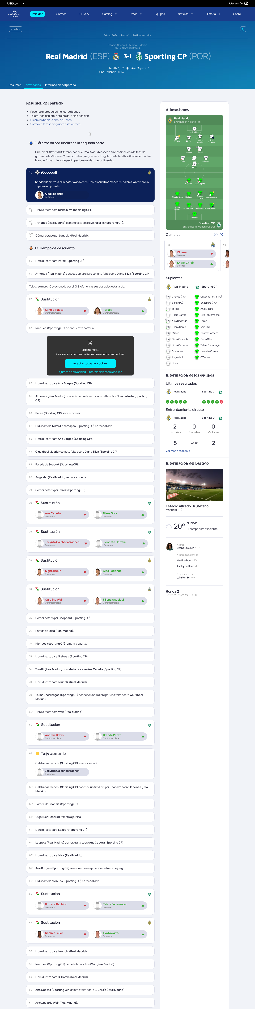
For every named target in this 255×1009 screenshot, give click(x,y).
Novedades (33, 85)
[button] (109, 14)
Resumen (15, 85)
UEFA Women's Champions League (14, 14)
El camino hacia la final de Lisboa (51, 120)
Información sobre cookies (105, 372)
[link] (37, 14)
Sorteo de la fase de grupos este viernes (55, 124)
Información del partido (60, 85)
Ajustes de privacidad (72, 372)
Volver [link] (17, 29)
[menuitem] (40, 14)
